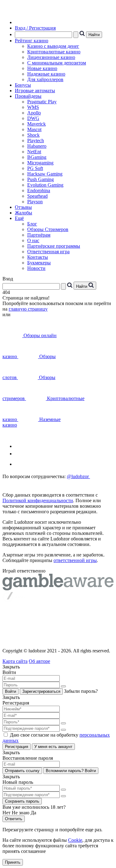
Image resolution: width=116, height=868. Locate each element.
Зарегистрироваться (41, 691)
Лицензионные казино (51, 57)
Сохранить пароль (22, 801)
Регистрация (16, 746)
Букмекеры (39, 262)
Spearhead (37, 196)
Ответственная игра (48, 251)
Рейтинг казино (31, 40)
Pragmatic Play (42, 101)
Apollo (34, 112)
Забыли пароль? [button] (81, 691)
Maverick (36, 123)
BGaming (36, 157)
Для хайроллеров (45, 79)
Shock (33, 135)
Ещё (19, 218)
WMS (33, 107)
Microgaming (40, 162)
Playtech (35, 140)
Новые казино (42, 68)
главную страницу (28, 309)
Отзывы (23, 207)
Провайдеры (28, 96)
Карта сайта (15, 661)
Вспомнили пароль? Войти (71, 770)
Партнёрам (38, 235)
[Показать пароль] (63, 686)
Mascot (34, 129)
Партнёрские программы (53, 246)
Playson (35, 201)
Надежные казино (46, 73)
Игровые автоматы (35, 90)
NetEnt (34, 151)
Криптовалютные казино (53, 51)
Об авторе (39, 661)
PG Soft (35, 168)
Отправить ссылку (22, 770)
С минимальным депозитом (56, 62)
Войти (10, 691)
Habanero (36, 146)
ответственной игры (75, 560)
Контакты (37, 257)
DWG (33, 118)
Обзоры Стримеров (47, 229)
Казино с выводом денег (53, 46)
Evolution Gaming (45, 185)
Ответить (13, 818)
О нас (33, 240)
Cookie (75, 840)
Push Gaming (40, 179)
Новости (36, 268)
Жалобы (23, 212)
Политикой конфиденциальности (37, 500)
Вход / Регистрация (35, 28)
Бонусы (23, 85)
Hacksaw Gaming (44, 173)
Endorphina (38, 190)
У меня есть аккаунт (53, 746)
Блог (32, 223)
